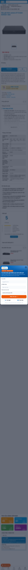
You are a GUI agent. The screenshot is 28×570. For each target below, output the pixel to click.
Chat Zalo (21, 300)
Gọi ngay (8, 300)
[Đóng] (26, 267)
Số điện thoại (4, 284)
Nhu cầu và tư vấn (5, 289)
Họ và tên (3, 278)
